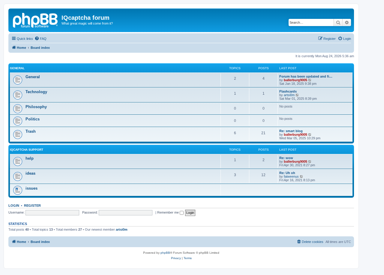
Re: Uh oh (287, 173)
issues (32, 188)
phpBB (165, 252)
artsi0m (289, 95)
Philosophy (36, 107)
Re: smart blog (291, 131)
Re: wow (286, 158)
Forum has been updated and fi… (305, 76)
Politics (33, 119)
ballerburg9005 (295, 80)
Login (13, 205)
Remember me (168, 212)
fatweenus (291, 176)
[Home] (36, 19)
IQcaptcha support (26, 149)
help (30, 158)
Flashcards (288, 91)
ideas (30, 173)
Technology (36, 92)
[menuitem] (40, 38)
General (17, 68)
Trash (31, 131)
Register (32, 205)
